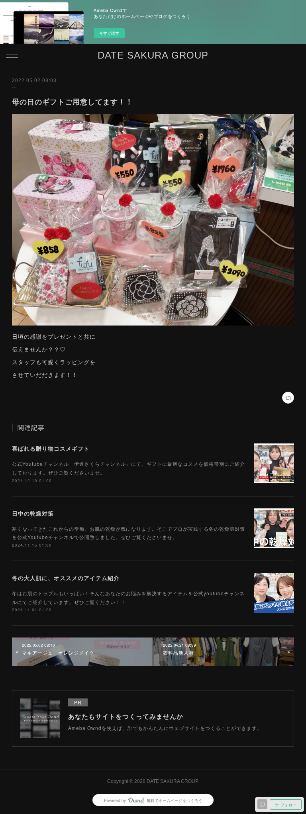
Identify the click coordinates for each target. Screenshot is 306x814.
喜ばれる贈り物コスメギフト (51, 448)
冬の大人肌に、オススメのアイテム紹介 (66, 578)
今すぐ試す (109, 33)
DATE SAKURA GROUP (153, 55)
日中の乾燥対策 (33, 513)
